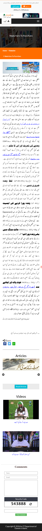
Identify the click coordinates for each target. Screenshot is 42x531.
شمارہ (5, 21)
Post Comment (21, 515)
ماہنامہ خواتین (15, 6)
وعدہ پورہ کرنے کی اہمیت (21, 422)
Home (5, 50)
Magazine (12, 50)
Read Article (21, 386)
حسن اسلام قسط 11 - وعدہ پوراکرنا (21, 454)
